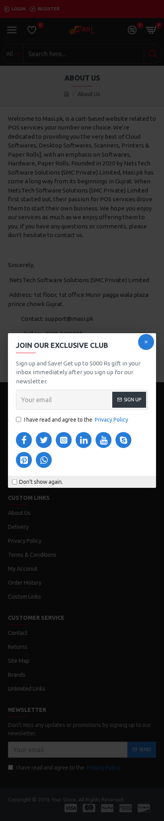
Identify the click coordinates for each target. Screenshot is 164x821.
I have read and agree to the (76, 419)
